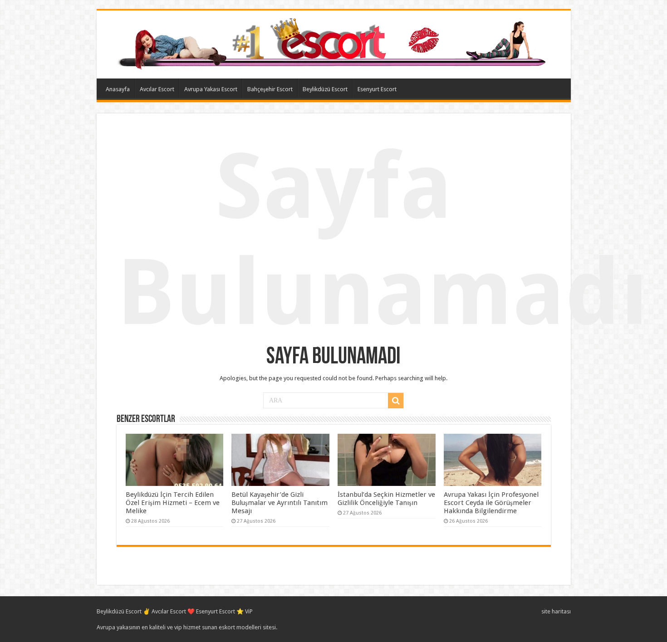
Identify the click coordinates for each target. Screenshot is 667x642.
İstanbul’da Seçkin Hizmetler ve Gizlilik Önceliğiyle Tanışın (386, 498)
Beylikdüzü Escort (325, 89)
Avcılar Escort (157, 89)
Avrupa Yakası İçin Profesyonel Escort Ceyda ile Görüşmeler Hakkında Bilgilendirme (491, 502)
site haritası (556, 611)
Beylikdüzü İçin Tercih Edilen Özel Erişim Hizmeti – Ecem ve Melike (173, 502)
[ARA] (395, 400)
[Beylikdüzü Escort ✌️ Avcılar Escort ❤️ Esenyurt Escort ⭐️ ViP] (334, 43)
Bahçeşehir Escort (270, 89)
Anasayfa (118, 89)
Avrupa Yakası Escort (210, 89)
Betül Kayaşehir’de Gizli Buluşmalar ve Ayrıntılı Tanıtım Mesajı (279, 502)
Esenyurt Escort (377, 89)
